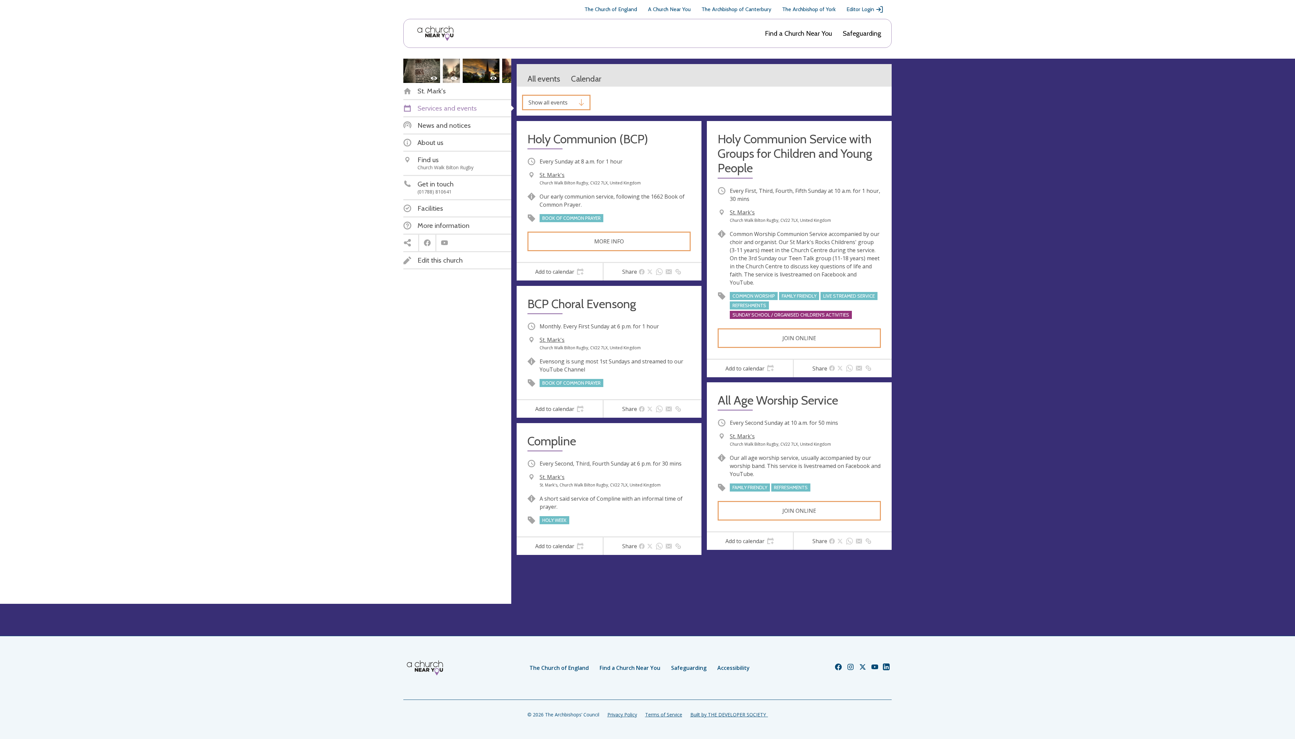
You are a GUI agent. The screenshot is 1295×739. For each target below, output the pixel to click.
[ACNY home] (435, 33)
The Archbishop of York (809, 9)
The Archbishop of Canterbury (736, 9)
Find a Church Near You (798, 33)
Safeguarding (862, 33)
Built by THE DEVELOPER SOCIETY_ (729, 714)
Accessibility (733, 668)
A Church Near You (669, 9)
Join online (799, 338)
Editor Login (860, 9)
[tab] (560, 271)
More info (609, 241)
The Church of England (610, 9)
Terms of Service (663, 714)
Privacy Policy (622, 714)
